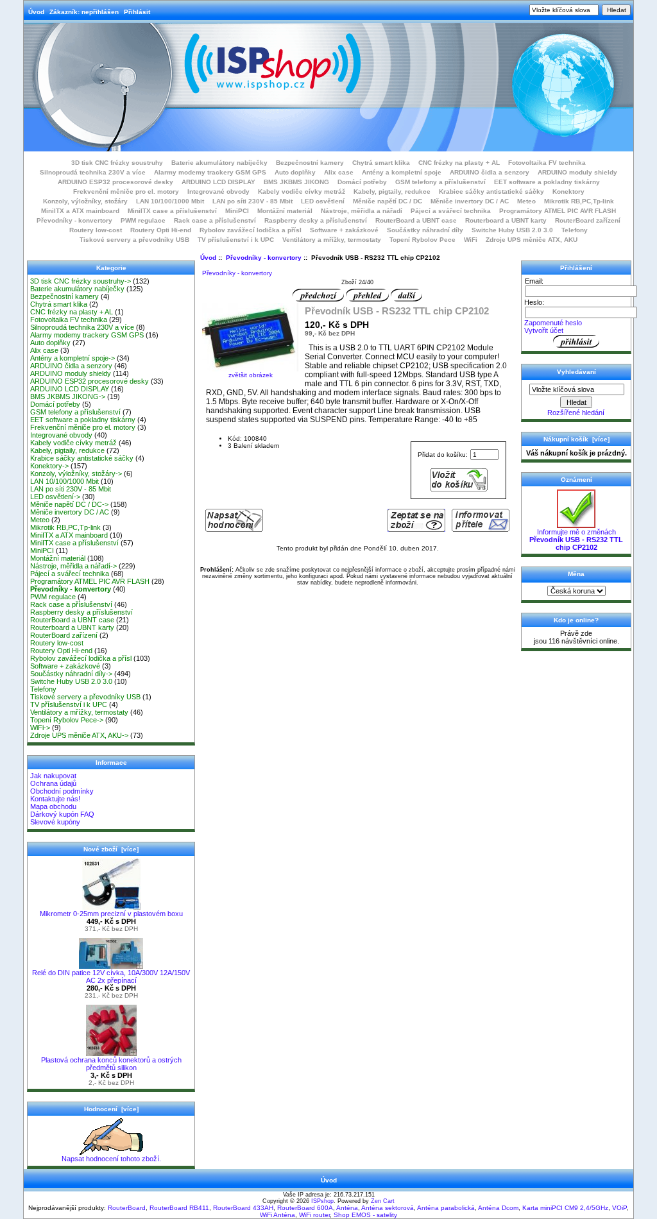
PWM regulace (143, 220)
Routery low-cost (95, 230)
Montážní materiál (284, 210)
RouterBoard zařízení (587, 220)
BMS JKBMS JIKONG (296, 181)
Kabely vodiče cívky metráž (301, 191)
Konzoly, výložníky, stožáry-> (76, 473)
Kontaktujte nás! (55, 799)
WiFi (470, 239)
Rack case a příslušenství (215, 220)
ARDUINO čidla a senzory (489, 172)
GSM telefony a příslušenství (440, 181)
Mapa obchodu (53, 806)
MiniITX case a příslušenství (172, 210)
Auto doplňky (295, 172)
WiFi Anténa (277, 1214)
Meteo (526, 201)
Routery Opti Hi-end (160, 230)
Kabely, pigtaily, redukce (392, 191)
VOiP (619, 1207)
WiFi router (314, 1214)
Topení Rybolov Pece (422, 239)
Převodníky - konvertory (264, 257)
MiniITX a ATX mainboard (80, 210)
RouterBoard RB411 (179, 1207)
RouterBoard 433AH (243, 1207)
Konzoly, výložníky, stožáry (85, 201)
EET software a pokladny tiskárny (547, 181)
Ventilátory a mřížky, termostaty (331, 239)
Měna (576, 573)
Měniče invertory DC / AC (470, 201)
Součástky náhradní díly (425, 230)
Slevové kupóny (55, 822)
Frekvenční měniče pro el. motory (126, 191)
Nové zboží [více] (111, 849)
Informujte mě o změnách (576, 539)
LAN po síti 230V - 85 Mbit (252, 201)
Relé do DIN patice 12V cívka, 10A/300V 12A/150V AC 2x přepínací (111, 976)
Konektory (568, 191)
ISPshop (322, 1201)
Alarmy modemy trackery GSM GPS (210, 172)
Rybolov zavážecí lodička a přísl (251, 230)
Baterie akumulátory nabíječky (219, 162)
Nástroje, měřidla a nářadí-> (73, 566)
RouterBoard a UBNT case (416, 220)
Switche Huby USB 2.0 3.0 (512, 230)
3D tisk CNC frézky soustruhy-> (80, 281)
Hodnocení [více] (111, 1108)
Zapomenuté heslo (553, 323)
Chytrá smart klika (381, 162)
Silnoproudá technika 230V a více (93, 172)
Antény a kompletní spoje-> (72, 358)
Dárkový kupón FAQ (62, 814)
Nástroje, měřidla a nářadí (361, 210)
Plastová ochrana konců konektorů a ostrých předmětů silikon (111, 1063)
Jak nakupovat (53, 776)
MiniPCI (237, 210)
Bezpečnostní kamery (310, 162)
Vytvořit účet (543, 330)
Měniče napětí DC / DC (387, 201)
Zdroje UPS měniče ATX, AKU (531, 239)
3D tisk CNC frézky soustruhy (117, 162)
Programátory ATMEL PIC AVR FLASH (557, 210)
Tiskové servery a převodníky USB (134, 239)
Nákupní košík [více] (576, 439)
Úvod (36, 11)
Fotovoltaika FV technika (547, 162)
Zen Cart (383, 1201)
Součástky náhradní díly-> (71, 674)
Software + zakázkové (344, 230)
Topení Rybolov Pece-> (66, 720)
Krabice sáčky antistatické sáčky (491, 191)
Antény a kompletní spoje (401, 172)
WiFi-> (40, 727)
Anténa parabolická (446, 1207)
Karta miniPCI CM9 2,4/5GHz (565, 1207)
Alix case (339, 172)
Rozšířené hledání (575, 412)
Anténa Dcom (498, 1207)
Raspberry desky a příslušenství (315, 220)
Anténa (347, 1207)
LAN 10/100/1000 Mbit (170, 201)
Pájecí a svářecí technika (451, 210)
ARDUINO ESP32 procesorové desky (115, 181)
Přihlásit (137, 11)
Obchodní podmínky (62, 791)
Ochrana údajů (53, 783)
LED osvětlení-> (55, 496)
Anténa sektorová (387, 1207)
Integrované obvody (218, 191)
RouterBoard (127, 1207)
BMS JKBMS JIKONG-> (67, 396)
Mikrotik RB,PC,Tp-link (579, 201)
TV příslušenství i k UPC (236, 239)
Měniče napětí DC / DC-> (69, 504)
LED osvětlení (323, 201)
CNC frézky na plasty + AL (459, 162)
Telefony (574, 230)
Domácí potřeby (362, 181)
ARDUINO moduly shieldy (577, 172)
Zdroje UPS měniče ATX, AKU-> (79, 735)
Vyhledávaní (576, 371)
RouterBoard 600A (305, 1207)
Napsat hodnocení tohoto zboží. (111, 1159)
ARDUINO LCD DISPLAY (218, 181)
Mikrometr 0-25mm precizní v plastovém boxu (111, 913)
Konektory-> (49, 466)
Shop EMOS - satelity (365, 1214)
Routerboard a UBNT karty (506, 220)
